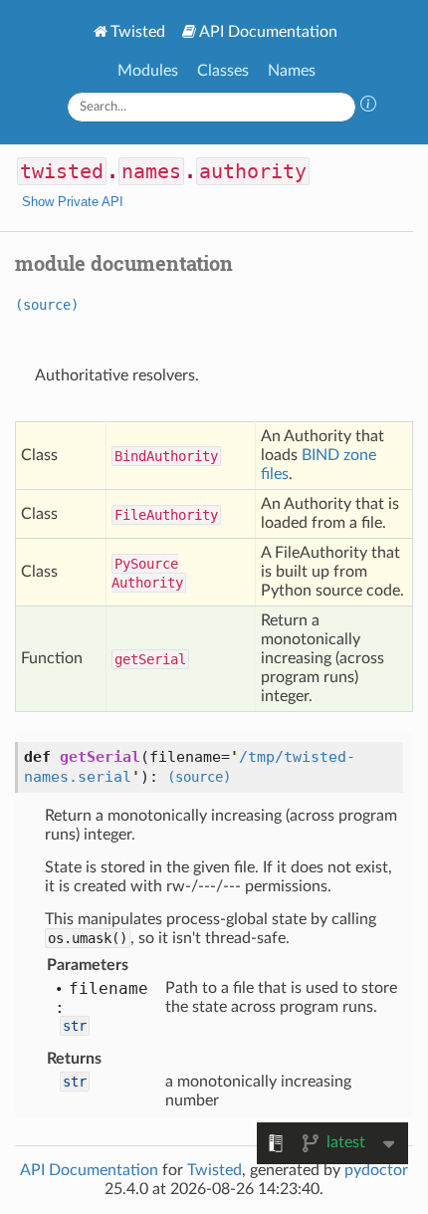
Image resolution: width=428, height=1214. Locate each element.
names (151, 171)
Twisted (137, 32)
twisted (62, 171)
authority (253, 171)
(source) (47, 305)
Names (292, 71)
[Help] (368, 107)
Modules (147, 71)
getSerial (150, 659)
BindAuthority (166, 456)
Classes (223, 71)
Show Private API (72, 201)
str (75, 1026)
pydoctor (376, 1170)
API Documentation (268, 32)
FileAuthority (166, 515)
